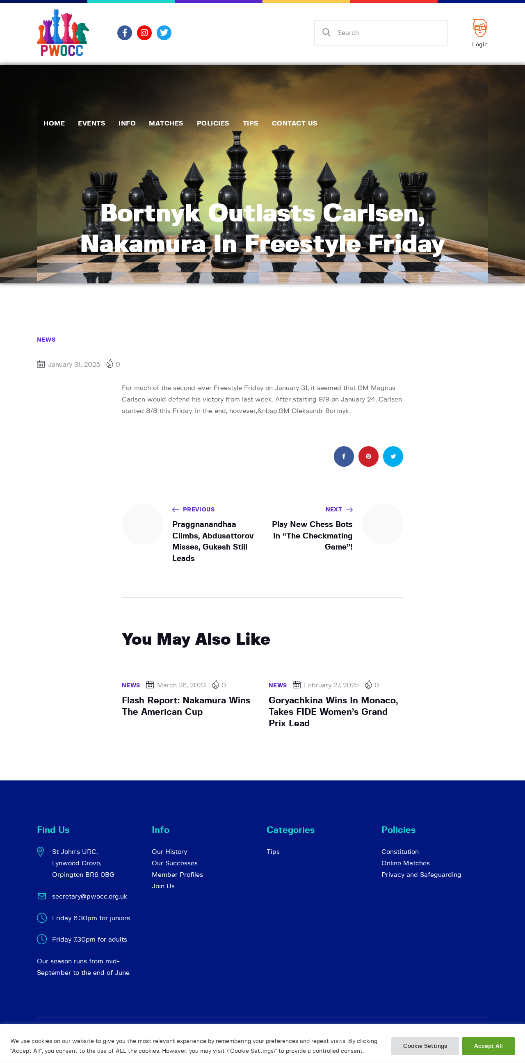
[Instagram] (144, 32)
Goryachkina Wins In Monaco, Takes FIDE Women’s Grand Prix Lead (333, 712)
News (46, 340)
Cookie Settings (425, 1046)
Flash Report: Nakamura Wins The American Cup (186, 706)
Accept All (488, 1046)
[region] (262, 1043)
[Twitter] (164, 32)
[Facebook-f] (124, 32)
